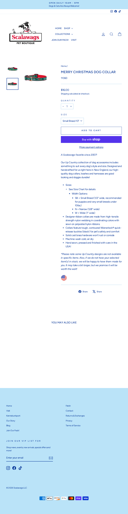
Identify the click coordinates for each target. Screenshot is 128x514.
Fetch (68, 405)
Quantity (68, 100)
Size (64, 114)
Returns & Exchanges (75, 415)
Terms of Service (73, 425)
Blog (8, 425)
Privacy (69, 420)
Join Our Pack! (60, 40)
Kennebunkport (13, 415)
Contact (69, 410)
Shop (67, 28)
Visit (73, 40)
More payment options (91, 147)
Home (58, 28)
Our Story (10, 420)
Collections (63, 34)
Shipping (65, 93)
